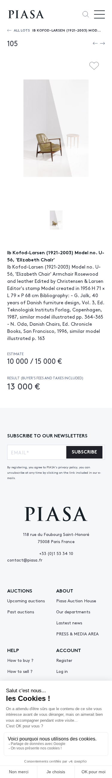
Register (64, 660)
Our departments (73, 612)
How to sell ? (20, 671)
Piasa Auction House (76, 601)
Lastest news (69, 623)
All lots (22, 29)
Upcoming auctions (26, 601)
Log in (62, 671)
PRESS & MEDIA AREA (77, 634)
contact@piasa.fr (24, 560)
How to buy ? (20, 660)
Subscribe (84, 451)
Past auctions (20, 612)
